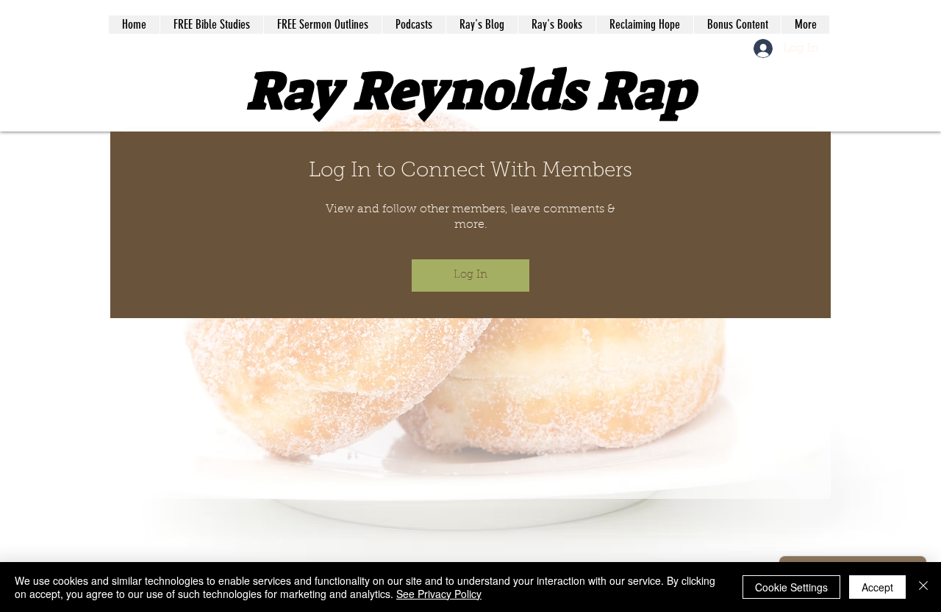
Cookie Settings (791, 587)
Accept (877, 587)
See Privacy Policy (439, 593)
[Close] (923, 587)
